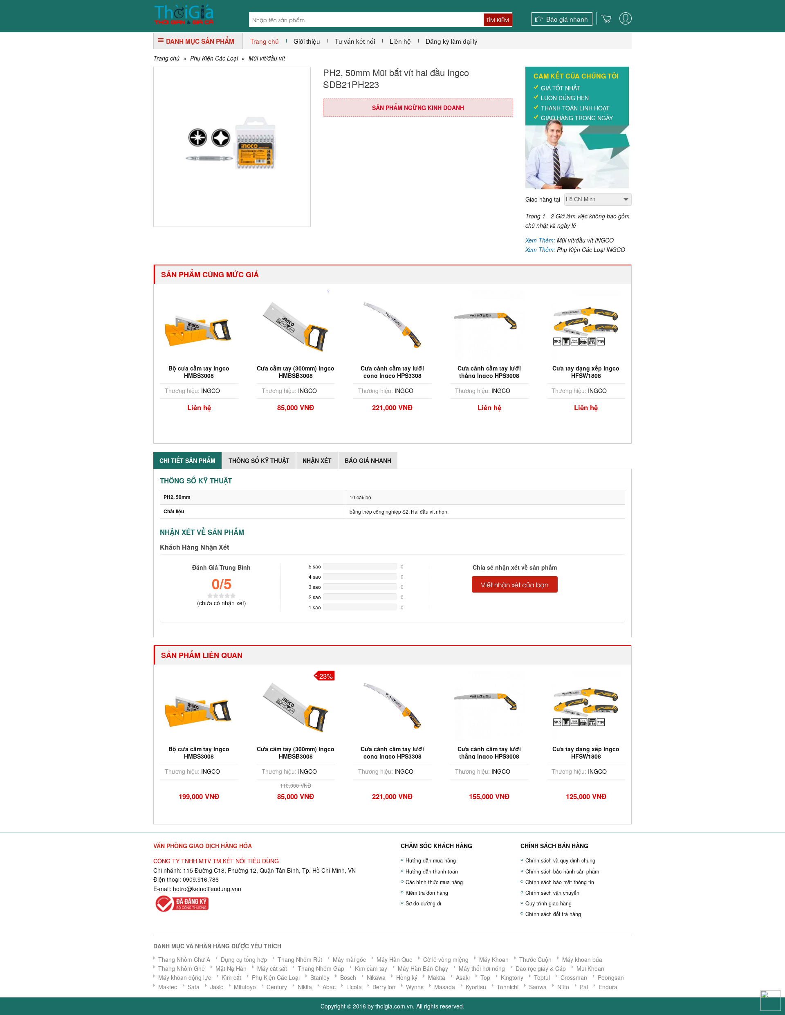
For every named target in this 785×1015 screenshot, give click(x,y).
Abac (329, 987)
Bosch (348, 977)
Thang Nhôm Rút (300, 959)
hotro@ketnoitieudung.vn (205, 889)
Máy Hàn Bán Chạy (423, 968)
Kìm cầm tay (371, 968)
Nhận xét (317, 460)
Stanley (320, 977)
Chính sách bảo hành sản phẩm (562, 871)
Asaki (463, 977)
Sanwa (538, 987)
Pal (584, 987)
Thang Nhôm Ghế (181, 968)
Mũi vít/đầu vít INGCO (585, 240)
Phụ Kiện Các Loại (214, 58)
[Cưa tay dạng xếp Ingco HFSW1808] (494, 324)
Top (485, 977)
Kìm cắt (231, 977)
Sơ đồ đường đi (423, 903)
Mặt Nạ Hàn (231, 968)
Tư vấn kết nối (355, 40)
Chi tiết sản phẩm (187, 460)
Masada (444, 987)
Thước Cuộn (535, 959)
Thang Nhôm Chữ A (184, 959)
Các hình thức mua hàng (434, 882)
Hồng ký (406, 977)
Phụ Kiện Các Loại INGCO (591, 249)
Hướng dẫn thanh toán (432, 871)
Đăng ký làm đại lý (452, 40)
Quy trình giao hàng (548, 903)
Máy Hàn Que (395, 959)
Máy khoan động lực (184, 977)
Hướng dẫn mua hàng (431, 860)
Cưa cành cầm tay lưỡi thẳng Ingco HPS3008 (396, 372)
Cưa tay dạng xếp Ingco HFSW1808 (493, 372)
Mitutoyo (245, 987)
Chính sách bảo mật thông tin (559, 882)
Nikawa (376, 977)
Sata (194, 987)
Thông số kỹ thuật (259, 460)
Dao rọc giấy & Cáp (541, 968)
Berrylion (383, 987)
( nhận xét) (221, 603)
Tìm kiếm (498, 19)
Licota (354, 987)
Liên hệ (400, 40)
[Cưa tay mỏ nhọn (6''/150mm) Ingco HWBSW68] (590, 324)
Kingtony (512, 977)
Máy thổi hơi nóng (482, 968)
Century (277, 987)
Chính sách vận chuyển (552, 892)
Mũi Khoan (590, 968)
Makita (436, 977)
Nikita (305, 987)
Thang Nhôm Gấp (321, 968)
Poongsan (611, 977)
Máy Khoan (494, 959)
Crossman (574, 977)
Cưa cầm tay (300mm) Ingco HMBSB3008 (203, 372)
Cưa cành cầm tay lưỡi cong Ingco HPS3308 (300, 372)
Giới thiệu (307, 40)
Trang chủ (264, 40)
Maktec (167, 987)
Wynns (415, 987)
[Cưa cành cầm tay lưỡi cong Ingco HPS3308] (300, 324)
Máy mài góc (349, 959)
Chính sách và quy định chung (560, 860)
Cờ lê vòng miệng (446, 959)
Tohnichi (507, 987)
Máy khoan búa (582, 959)
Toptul (542, 977)
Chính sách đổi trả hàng (553, 914)
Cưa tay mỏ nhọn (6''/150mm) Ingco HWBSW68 (590, 375)
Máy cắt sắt (272, 968)
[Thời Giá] (183, 13)
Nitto (563, 987)
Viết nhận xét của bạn (514, 584)
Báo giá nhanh (567, 18)
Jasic (216, 987)
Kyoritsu (476, 987)
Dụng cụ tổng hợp (244, 959)
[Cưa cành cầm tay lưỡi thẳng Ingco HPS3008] (397, 324)
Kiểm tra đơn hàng (427, 892)
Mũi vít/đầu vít (267, 58)
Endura (608, 987)
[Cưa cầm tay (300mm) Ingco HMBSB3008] (203, 324)
